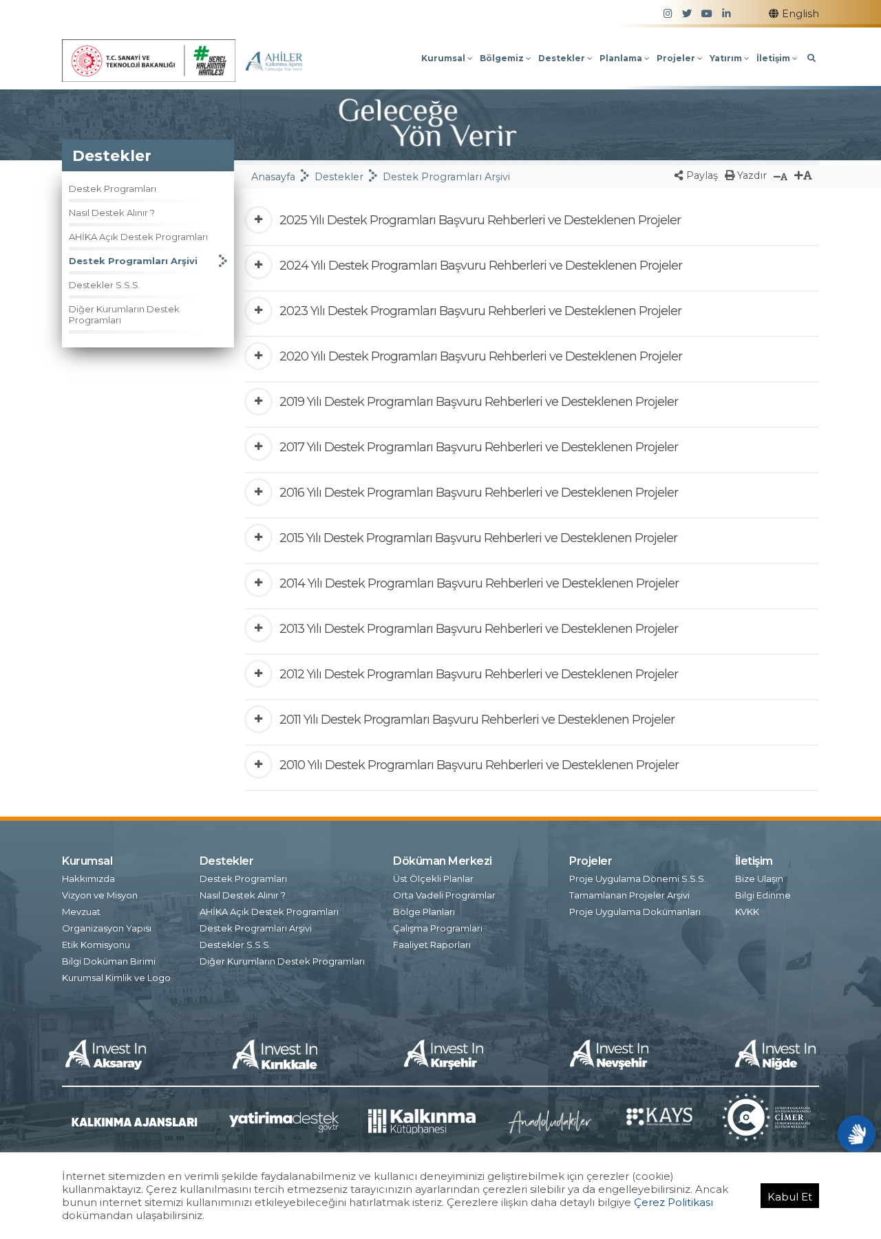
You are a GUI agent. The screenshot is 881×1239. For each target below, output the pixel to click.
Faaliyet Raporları (432, 944)
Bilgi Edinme (763, 895)
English (800, 14)
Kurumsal (444, 58)
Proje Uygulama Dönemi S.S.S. (637, 878)
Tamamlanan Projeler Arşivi (629, 895)
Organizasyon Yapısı (106, 928)
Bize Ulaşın (759, 878)
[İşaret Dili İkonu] (856, 1134)
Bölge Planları (424, 911)
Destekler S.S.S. (104, 284)
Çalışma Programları (437, 928)
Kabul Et (789, 1196)
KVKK (747, 911)
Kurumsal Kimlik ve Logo (116, 977)
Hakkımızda (88, 878)
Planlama (621, 58)
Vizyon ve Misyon (100, 895)
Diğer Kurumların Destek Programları (124, 314)
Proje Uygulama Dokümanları (635, 911)
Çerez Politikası (673, 1202)
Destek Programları (112, 188)
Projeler (677, 58)
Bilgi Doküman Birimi (109, 961)
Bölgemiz (503, 58)
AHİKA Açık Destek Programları (138, 236)
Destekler (562, 58)
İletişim (774, 58)
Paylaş (700, 175)
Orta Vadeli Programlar (444, 895)
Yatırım (727, 58)
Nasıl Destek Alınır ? (112, 212)
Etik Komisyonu (96, 944)
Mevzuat (81, 911)
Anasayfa (273, 177)
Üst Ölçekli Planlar (433, 878)
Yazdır (750, 175)
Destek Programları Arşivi (133, 260)
